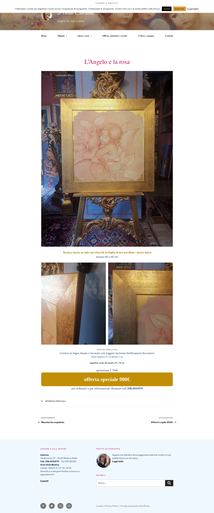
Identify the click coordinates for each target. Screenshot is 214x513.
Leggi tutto (118, 461)
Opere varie (83, 35)
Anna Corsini (75, 13)
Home (44, 35)
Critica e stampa (146, 35)
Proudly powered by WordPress (135, 506)
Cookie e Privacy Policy (107, 506)
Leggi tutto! (193, 8)
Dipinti (61, 35)
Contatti (169, 35)
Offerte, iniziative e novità (114, 35)
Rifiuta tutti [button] (179, 8)
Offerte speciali (55, 401)
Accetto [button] (167, 8)
